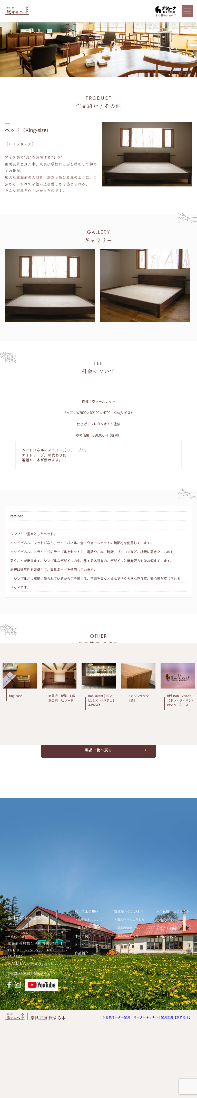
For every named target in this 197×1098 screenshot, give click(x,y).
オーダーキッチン (88, 944)
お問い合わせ (166, 936)
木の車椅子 (83, 936)
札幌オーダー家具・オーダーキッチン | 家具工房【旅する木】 (149, 1017)
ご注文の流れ (166, 919)
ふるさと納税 (166, 928)
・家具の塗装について (129, 928)
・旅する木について (89, 919)
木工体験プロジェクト (173, 911)
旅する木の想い (86, 911)
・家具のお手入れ (126, 936)
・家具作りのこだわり (129, 919)
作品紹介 (81, 952)
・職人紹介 (82, 928)
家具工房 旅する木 (24, 918)
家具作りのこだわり (129, 911)
